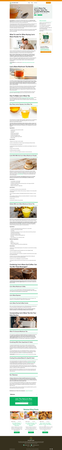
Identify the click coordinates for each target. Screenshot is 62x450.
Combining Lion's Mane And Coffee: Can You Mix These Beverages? (45, 28)
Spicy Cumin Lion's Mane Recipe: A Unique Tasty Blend (45, 424)
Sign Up (30, 403)
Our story (35, 2)
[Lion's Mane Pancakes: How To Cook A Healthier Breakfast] (31, 415)
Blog (32, 2)
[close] (61, 0)
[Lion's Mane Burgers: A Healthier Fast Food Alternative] (17, 415)
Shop (29, 2)
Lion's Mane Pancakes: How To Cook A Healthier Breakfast (31, 424)
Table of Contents (42, 20)
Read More (16, 432)
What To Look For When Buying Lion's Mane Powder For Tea (45, 23)
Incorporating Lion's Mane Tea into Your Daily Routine (45, 30)
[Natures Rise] (14, 3)
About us (33, 446)
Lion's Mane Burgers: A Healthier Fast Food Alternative (16, 424)
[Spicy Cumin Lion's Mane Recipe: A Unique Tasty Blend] (45, 415)
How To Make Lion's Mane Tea (44, 26)
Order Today (48, 2)
